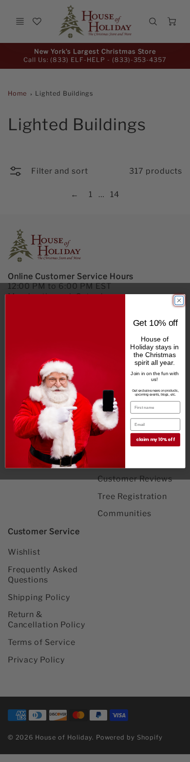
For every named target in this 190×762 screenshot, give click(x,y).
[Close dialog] (178, 300)
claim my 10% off (155, 440)
